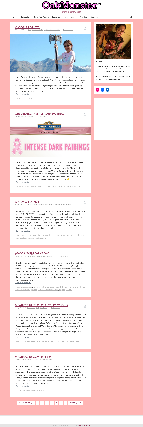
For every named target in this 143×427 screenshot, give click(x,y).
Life (58, 30)
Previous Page (27, 403)
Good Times (55, 287)
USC (67, 341)
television (42, 289)
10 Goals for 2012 (27, 27)
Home (14, 17)
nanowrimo (45, 238)
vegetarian (74, 341)
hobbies (70, 235)
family (35, 235)
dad (30, 235)
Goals (29, 30)
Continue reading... (23, 94)
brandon (24, 235)
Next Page (74, 403)
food (39, 186)
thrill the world (52, 289)
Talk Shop (83, 17)
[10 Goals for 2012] (50, 53)
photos (34, 289)
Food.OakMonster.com (50, 186)
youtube (69, 289)
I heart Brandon (51, 30)
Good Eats (35, 30)
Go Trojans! (31, 308)
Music (37, 238)
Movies (82, 287)
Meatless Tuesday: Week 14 (33, 357)
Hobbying (42, 30)
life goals (28, 98)
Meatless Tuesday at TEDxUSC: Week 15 (41, 305)
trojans (62, 289)
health (63, 235)
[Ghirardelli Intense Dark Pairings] (50, 138)
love (17, 238)
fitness (41, 235)
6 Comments (67, 204)
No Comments (68, 30)
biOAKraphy (24, 17)
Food (72, 17)
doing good (27, 287)
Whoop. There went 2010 (32, 253)
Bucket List (56, 17)
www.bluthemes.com (84, 425)
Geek (65, 17)
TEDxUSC (61, 341)
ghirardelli (65, 186)
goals (17, 98)
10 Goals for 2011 (27, 201)
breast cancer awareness (25, 186)
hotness (71, 287)
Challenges (95, 17)
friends (52, 235)
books (17, 235)
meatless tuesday (27, 238)
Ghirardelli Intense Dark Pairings (40, 113)
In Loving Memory (41, 17)
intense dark (75, 186)
